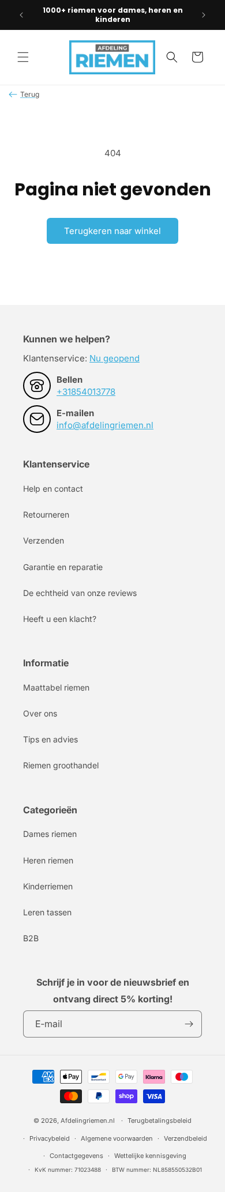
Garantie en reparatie (63, 567)
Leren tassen (47, 912)
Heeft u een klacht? (59, 619)
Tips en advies (50, 739)
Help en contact (53, 488)
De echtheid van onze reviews (80, 593)
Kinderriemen (48, 886)
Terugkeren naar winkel (112, 230)
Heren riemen (48, 860)
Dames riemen (50, 834)
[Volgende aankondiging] (203, 15)
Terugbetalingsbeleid (159, 1120)
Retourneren (46, 514)
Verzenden (43, 540)
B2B (31, 938)
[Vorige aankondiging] (21, 15)
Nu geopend (114, 358)
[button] (23, 57)
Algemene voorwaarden (117, 1138)
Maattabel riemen (56, 687)
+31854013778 (86, 391)
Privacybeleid (49, 1138)
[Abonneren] (188, 1024)
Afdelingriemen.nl (88, 1120)
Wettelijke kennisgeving (150, 1156)
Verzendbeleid (185, 1138)
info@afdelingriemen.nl (105, 425)
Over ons (40, 713)
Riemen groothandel (61, 765)
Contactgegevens (76, 1156)
